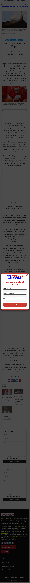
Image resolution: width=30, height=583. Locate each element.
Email (4, 298)
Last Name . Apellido (8, 293)
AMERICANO (18, 276)
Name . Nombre (7, 288)
